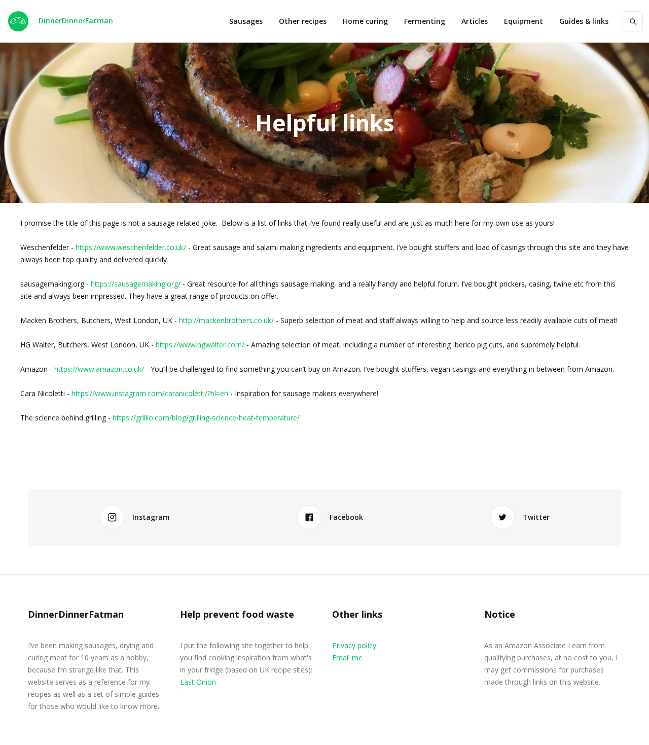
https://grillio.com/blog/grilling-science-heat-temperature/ (206, 417)
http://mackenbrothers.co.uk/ (226, 320)
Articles (474, 21)
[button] (523, 21)
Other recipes (303, 21)
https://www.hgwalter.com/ (200, 344)
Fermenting (424, 21)
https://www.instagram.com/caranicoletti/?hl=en (149, 393)
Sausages (246, 21)
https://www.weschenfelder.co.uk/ (131, 247)
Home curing (365, 21)
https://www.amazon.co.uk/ (99, 369)
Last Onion (198, 682)
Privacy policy (354, 645)
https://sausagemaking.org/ (136, 284)
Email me (347, 657)
